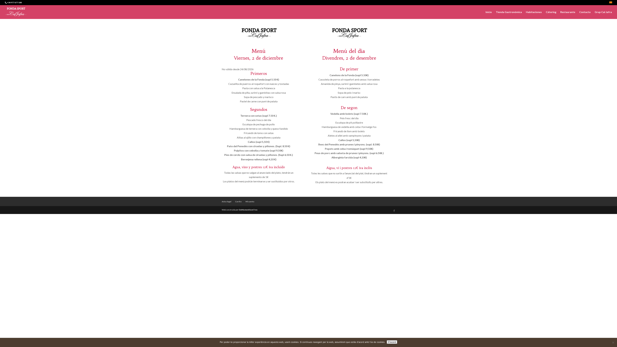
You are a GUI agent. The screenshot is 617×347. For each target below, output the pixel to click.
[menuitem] (610, 3)
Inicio (489, 12)
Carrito (238, 201)
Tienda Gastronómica (509, 12)
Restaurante (567, 12)
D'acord (392, 342)
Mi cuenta (250, 201)
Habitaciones (534, 12)
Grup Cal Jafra (603, 12)
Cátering (551, 12)
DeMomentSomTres (248, 210)
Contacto (585, 12)
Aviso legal (226, 201)
